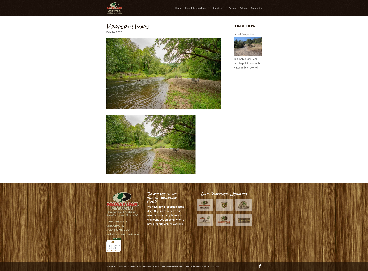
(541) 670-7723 (118, 230)
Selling (243, 8)
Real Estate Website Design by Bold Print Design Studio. (185, 266)
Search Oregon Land (195, 8)
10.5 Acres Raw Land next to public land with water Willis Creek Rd (247, 63)
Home (178, 8)
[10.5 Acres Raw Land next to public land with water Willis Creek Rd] (248, 54)
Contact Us (256, 8)
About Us (217, 8)
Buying (232, 8)
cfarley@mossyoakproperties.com (123, 234)
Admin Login (213, 266)
